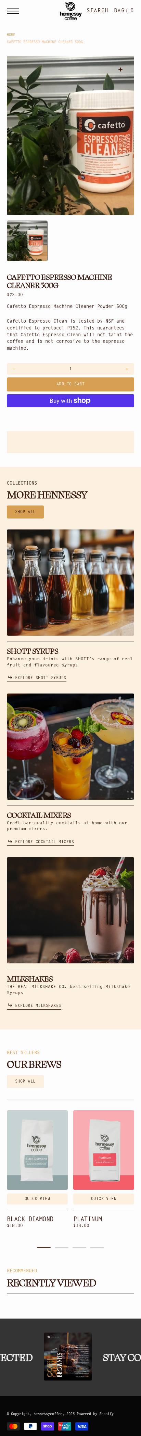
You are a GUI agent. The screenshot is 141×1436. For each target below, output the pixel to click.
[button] (15, 11)
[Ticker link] (64, 1357)
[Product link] (37, 1149)
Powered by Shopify (95, 1414)
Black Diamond (30, 1219)
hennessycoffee (48, 1414)
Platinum (87, 1219)
